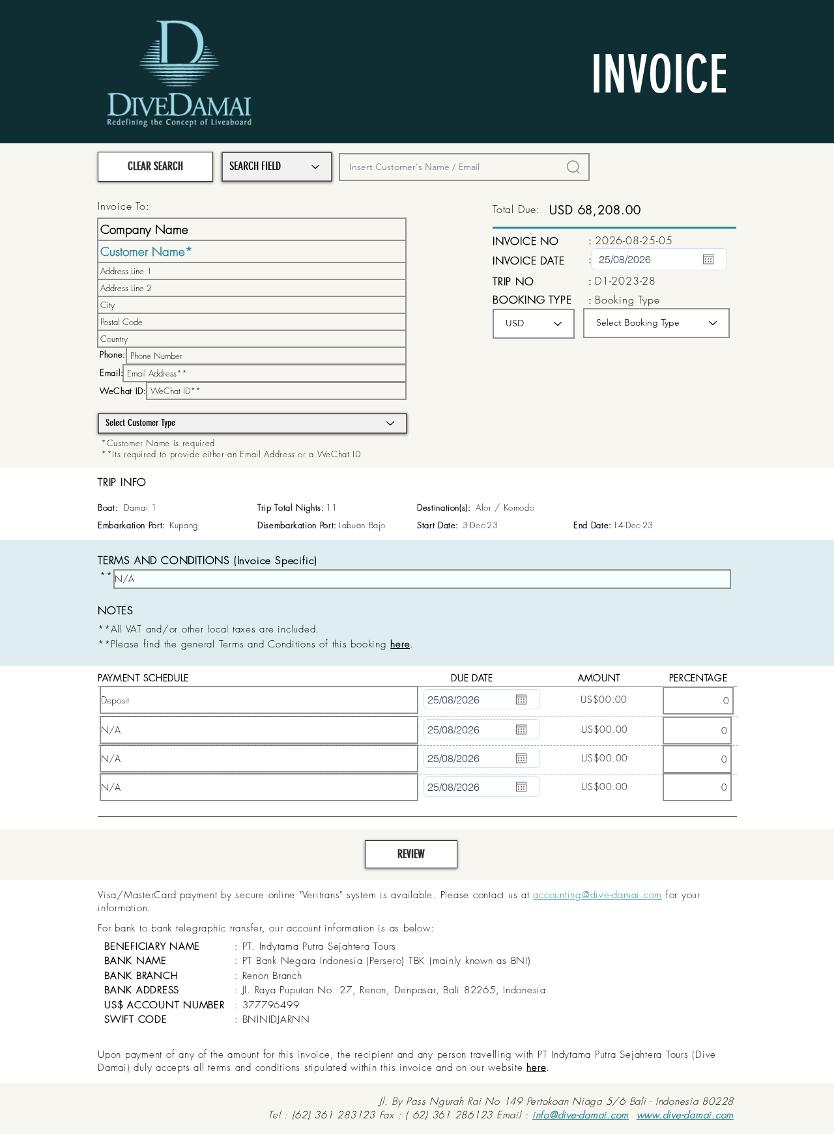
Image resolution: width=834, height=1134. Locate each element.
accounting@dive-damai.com (597, 894)
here (536, 1067)
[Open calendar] (708, 259)
